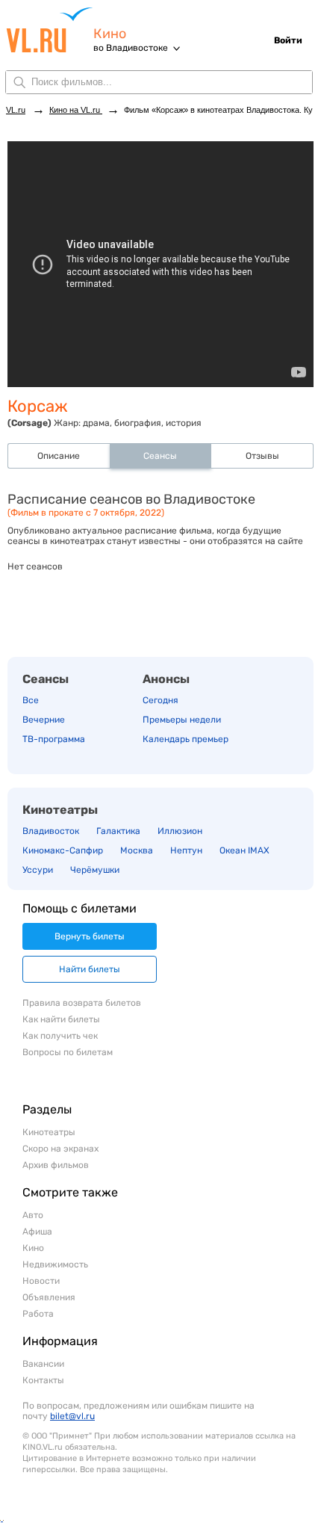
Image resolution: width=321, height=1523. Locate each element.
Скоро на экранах (60, 1148)
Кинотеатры (60, 810)
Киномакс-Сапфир (62, 850)
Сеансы (45, 679)
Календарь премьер (185, 739)
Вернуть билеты (89, 936)
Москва (136, 850)
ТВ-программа (53, 739)
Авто (32, 1215)
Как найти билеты (61, 1019)
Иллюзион (180, 831)
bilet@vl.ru (72, 1416)
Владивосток (50, 831)
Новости (41, 1281)
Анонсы (166, 679)
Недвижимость (55, 1264)
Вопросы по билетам (67, 1052)
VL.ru (49, 29)
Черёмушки (94, 870)
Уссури (37, 870)
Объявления (48, 1297)
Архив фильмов (55, 1165)
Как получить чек (60, 1036)
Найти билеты (89, 969)
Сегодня (160, 700)
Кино (109, 34)
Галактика (118, 831)
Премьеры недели (182, 719)
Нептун (186, 850)
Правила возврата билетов (81, 1003)
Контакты (43, 1380)
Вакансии (43, 1364)
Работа (38, 1314)
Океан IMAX (244, 850)
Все (30, 700)
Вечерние (43, 719)
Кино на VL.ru (75, 109)
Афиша (37, 1231)
